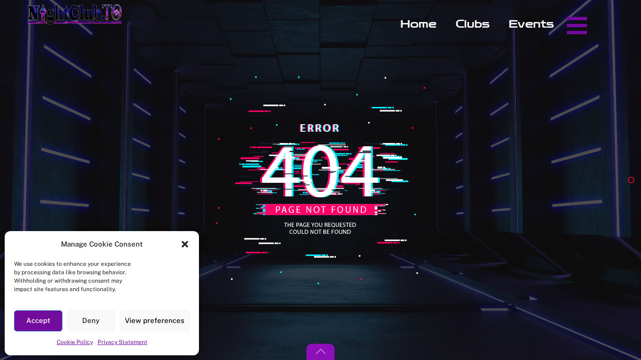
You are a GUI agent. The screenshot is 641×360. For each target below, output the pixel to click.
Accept (38, 320)
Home (418, 24)
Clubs (472, 24)
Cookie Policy (75, 342)
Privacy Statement (122, 342)
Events (531, 24)
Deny (90, 320)
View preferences (154, 320)
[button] (185, 244)
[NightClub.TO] (75, 19)
